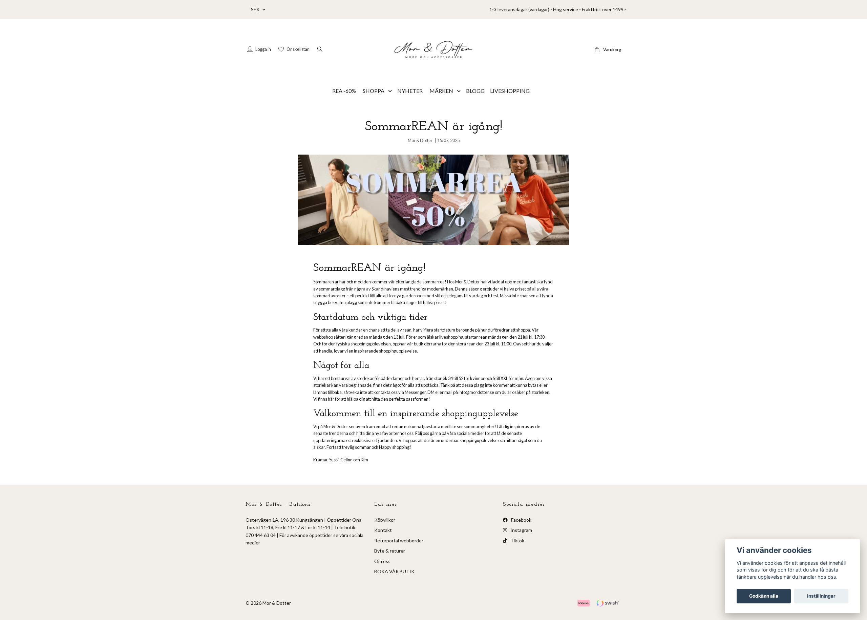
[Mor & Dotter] (433, 49)
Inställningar (821, 596)
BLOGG (475, 90)
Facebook (520, 520)
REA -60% (344, 90)
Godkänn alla (763, 596)
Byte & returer (389, 551)
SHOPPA (373, 90)
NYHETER (410, 90)
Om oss (382, 561)
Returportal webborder (398, 540)
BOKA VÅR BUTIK (394, 571)
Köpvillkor (384, 520)
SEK (256, 9)
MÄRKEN (441, 90)
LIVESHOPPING (510, 90)
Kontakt (383, 530)
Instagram (520, 530)
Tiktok (516, 540)
